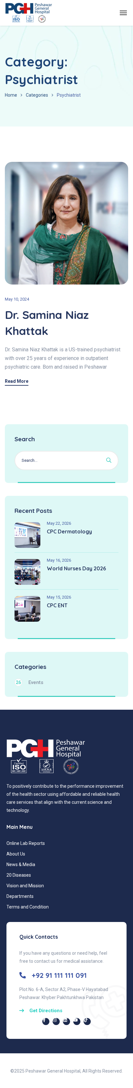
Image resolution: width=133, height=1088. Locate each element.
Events (29, 682)
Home (11, 95)
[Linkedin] (66, 1021)
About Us (15, 853)
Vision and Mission (25, 885)
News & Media (20, 864)
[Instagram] (56, 1021)
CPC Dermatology (69, 531)
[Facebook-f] (45, 1021)
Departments (20, 896)
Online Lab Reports (25, 843)
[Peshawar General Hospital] (28, 13)
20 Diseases (18, 875)
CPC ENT (57, 605)
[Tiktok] (87, 1021)
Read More (16, 381)
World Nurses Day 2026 (76, 568)
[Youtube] (76, 1021)
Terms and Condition (27, 906)
